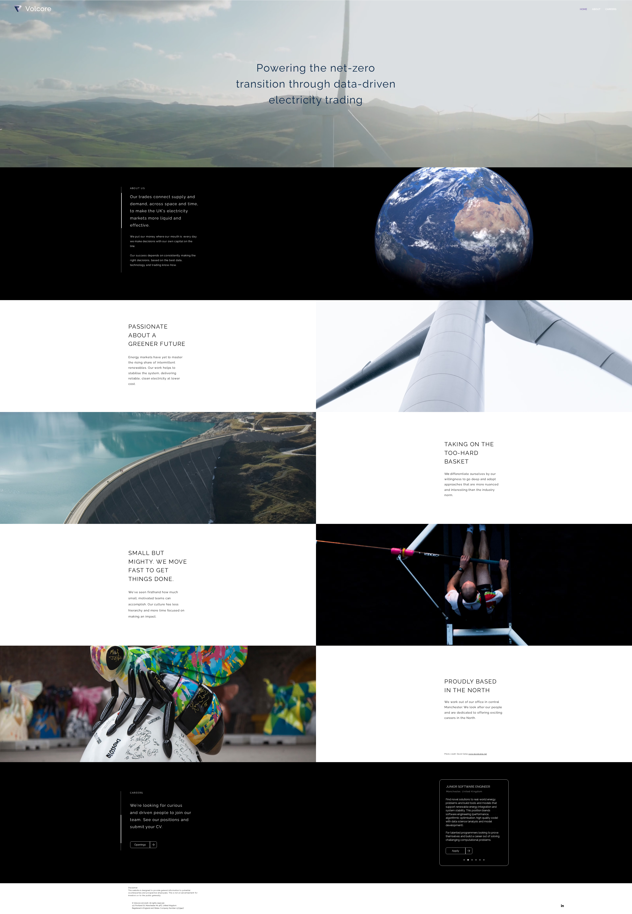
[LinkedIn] (562, 906)
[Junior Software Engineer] (468, 860)
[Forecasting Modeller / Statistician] (476, 860)
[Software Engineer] (484, 860)
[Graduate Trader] (472, 860)
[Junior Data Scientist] (464, 860)
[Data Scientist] (480, 860)
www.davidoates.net (477, 754)
